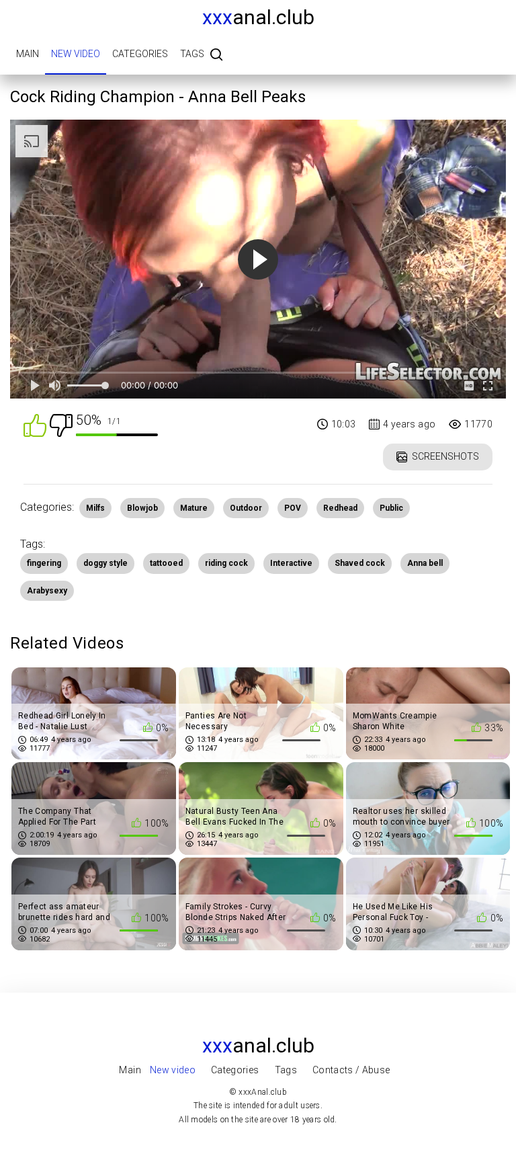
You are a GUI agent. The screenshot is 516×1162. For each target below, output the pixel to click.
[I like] (35, 424)
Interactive (291, 563)
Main (27, 53)
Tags (192, 53)
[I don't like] (61, 424)
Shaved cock (360, 563)
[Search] (216, 55)
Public (391, 508)
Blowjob (142, 508)
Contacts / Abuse (351, 1070)
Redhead (340, 508)
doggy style (105, 563)
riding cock (226, 563)
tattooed (166, 563)
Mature (194, 508)
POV (292, 508)
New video (75, 53)
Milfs (95, 508)
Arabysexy (47, 590)
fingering (44, 563)
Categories (140, 53)
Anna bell (425, 563)
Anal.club (258, 17)
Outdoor (246, 508)
